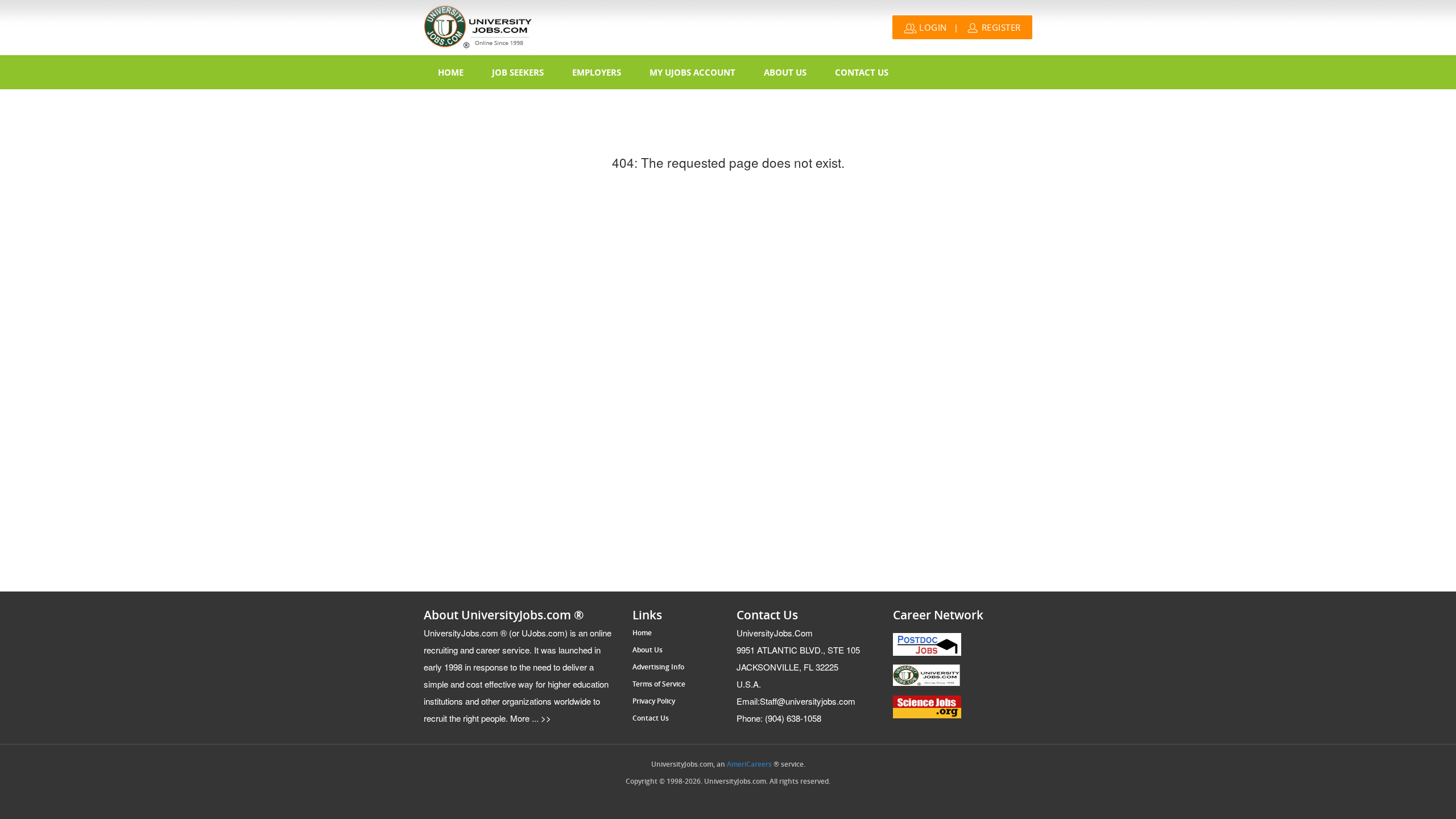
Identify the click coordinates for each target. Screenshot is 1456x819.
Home (451, 72)
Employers (596, 72)
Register (1000, 27)
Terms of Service (658, 684)
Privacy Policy (653, 701)
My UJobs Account (692, 72)
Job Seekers (518, 72)
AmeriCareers (749, 764)
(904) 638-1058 (779, 718)
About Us (785, 72)
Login (932, 27)
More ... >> (529, 718)
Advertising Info (658, 667)
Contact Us (861, 72)
